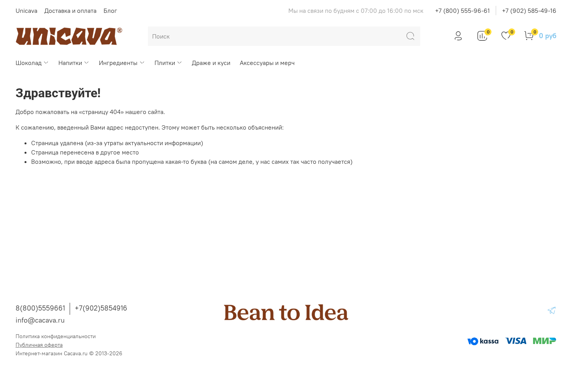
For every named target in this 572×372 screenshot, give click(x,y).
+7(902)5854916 (101, 308)
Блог (110, 10)
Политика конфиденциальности (56, 336)
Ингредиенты (118, 63)
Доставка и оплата (70, 10)
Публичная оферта (39, 344)
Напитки (70, 63)
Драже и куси (211, 63)
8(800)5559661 (40, 308)
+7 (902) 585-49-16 (529, 10)
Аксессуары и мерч (267, 63)
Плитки (164, 63)
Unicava (26, 10)
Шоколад (29, 63)
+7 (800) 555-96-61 (462, 10)
